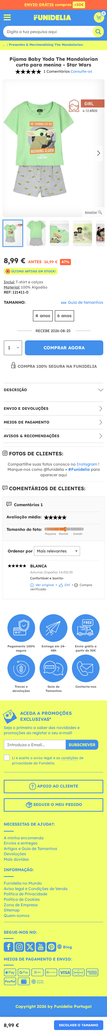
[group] (12, 233)
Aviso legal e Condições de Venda (35, 888)
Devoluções (15, 853)
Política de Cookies (22, 899)
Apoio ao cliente (57, 786)
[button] (98, 153)
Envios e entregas (21, 843)
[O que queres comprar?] (7, 17)
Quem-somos (17, 915)
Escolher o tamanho (78, 1025)
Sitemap (12, 910)
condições (69, 758)
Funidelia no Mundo (23, 883)
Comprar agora (64, 348)
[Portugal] (8, 947)
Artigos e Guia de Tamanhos (30, 848)
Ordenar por (20, 550)
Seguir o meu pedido (57, 804)
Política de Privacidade (25, 893)
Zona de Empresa (21, 904)
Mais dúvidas (16, 859)
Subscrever (82, 744)
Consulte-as (81, 71)
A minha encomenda (24, 837)
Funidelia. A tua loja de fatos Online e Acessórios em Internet (52, 17)
